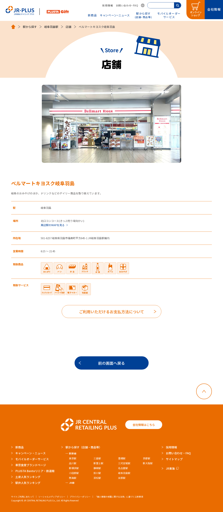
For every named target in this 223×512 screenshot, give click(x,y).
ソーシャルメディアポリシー (51, 496)
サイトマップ (174, 459)
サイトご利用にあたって (22, 496)
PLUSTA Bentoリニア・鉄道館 (35, 471)
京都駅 (146, 458)
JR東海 (170, 468)
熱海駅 (72, 478)
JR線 (71, 482)
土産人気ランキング (27, 477)
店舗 (68, 26)
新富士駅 (98, 463)
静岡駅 (97, 468)
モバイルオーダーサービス (32, 459)
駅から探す (143, 15)
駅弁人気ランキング (27, 483)
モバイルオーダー (169, 15)
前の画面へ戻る (111, 363)
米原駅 (121, 478)
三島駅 (97, 458)
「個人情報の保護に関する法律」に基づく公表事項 (119, 496)
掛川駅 (97, 473)
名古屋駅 (123, 468)
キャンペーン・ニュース (115, 15)
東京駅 (72, 458)
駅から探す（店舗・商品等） (84, 447)
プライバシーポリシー (80, 496)
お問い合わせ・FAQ (127, 5)
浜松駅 (97, 478)
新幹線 (72, 453)
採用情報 (107, 5)
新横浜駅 (74, 468)
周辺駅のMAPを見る (53, 225)
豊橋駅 (121, 458)
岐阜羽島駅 (51, 26)
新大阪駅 (148, 463)
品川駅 (72, 463)
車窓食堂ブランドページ (30, 465)
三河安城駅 (124, 463)
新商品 (92, 15)
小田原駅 (74, 473)
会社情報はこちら (144, 425)
